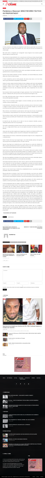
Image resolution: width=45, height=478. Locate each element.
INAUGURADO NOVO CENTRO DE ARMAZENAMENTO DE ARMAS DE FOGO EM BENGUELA (11, 228)
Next (7, 260)
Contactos (41, 476)
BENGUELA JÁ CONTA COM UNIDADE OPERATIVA (17, 439)
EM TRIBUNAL (9, 377)
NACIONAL (39, 377)
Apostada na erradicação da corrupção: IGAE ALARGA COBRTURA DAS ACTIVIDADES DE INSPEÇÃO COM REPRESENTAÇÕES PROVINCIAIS (24, 445)
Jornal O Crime (5, 329)
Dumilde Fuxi (5, 15)
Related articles (6, 242)
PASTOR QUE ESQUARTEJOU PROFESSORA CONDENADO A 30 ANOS (8, 255)
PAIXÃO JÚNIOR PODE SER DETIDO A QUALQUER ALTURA (19, 343)
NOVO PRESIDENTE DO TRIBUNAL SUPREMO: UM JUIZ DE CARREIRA (21, 419)
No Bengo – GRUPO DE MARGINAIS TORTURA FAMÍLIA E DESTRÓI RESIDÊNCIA (23, 400)
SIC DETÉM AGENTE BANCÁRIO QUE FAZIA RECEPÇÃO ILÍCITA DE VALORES (22, 434)
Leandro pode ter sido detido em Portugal (16, 338)
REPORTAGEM (22, 379)
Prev (4, 260)
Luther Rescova (10, 216)
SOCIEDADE (21, 377)
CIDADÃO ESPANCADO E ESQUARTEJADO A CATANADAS (19, 424)
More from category (22, 242)
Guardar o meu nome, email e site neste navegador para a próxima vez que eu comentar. (21, 287)
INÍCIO (4, 377)
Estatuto (34, 476)
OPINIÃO (33, 377)
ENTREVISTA (27, 377)
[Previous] (3, 348)
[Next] (5, 348)
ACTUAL (15, 377)
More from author (13, 242)
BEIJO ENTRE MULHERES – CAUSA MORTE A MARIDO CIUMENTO (20, 395)
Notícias (37, 476)
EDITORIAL (4, 8)
